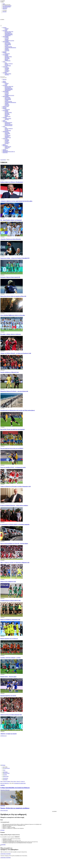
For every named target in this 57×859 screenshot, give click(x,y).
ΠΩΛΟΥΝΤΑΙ (7, 123)
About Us (18, 781)
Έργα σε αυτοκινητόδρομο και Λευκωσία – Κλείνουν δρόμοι (14, 543)
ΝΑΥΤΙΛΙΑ (7, 50)
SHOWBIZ (7, 68)
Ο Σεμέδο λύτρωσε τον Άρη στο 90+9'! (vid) (10, 600)
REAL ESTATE (8, 43)
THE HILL (7, 74)
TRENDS (6, 48)
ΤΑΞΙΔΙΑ (6, 69)
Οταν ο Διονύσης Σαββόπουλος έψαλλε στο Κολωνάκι (12, 315)
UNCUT (6, 148)
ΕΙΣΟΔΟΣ (4, 11)
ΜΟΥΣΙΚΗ (7, 57)
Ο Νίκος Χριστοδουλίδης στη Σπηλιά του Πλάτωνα (15, 787)
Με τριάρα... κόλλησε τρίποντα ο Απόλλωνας (10, 334)
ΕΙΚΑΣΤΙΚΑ (7, 58)
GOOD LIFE (5, 66)
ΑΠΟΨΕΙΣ (5, 72)
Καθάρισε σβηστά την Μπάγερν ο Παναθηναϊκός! (11, 182)
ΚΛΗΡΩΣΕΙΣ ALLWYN (9, 40)
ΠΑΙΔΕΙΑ (7, 28)
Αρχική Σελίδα (3, 159)
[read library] (5, 779)
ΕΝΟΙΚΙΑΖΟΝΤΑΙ (8, 122)
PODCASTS (7, 147)
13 (6, 735)
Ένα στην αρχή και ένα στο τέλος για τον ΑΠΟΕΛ (11, 448)
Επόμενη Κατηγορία (4, 810)
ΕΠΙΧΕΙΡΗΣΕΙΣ (8, 44)
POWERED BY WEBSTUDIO (20, 783)
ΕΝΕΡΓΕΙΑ (7, 49)
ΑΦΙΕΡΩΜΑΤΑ (5, 131)
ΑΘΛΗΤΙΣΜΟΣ (6, 36)
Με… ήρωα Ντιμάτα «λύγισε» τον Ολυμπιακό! (11, 220)
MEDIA (4, 144)
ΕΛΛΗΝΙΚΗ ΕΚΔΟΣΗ (7, 5)
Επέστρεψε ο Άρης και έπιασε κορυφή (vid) (10, 277)
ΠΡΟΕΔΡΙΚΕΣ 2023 (8, 33)
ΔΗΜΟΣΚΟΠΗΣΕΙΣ (9, 34)
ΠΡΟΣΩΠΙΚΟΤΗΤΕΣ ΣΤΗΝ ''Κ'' (9, 151)
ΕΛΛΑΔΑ (7, 38)
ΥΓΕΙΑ (6, 29)
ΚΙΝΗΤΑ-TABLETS (9, 63)
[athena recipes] (6, 776)
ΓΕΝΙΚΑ (6, 134)
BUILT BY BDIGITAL (4, 783)
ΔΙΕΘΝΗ (6, 39)
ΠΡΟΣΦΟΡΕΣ (5, 150)
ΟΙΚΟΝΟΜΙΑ (7, 42)
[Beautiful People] (6, 773)
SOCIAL (6, 64)
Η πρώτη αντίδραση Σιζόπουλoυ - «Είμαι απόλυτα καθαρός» (14, 505)
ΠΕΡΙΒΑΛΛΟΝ (6, 106)
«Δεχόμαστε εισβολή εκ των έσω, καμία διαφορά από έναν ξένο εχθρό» (16, 201)
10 (3, 735)
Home (4, 3)
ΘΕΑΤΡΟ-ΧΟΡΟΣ (8, 56)
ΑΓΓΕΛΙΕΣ (5, 121)
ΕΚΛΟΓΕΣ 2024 (8, 32)
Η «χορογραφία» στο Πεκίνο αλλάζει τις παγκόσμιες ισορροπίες (14, 524)
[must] (4, 770)
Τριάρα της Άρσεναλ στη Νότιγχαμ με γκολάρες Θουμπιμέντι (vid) (15, 486)
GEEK (4, 61)
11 (4, 735)
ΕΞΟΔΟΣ (6, 71)
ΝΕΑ (6, 62)
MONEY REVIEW (8, 46)
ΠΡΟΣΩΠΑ (7, 136)
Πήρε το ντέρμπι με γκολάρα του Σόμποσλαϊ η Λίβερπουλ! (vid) (14, 562)
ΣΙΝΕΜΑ (6, 55)
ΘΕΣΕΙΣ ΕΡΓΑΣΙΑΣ (8, 125)
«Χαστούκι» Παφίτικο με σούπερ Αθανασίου (10, 239)
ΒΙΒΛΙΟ (6, 59)
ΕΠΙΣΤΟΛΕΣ (5, 152)
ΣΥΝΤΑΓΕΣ (7, 70)
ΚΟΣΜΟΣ (4, 52)
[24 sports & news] (6, 768)
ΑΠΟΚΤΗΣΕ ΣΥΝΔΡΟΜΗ (5, 853)
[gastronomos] (5, 778)
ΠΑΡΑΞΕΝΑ (7, 53)
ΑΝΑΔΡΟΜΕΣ (7, 135)
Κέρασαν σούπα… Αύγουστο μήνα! (8, 676)
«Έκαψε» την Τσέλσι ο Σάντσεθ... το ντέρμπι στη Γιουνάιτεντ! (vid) (15, 353)
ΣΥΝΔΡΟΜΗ (2, 844)
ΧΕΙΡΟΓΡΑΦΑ (7, 60)
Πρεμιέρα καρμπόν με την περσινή (8, 695)
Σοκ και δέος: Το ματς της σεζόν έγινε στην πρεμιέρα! (12, 429)
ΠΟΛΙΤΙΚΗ (5, 30)
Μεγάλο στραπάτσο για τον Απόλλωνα (9, 638)
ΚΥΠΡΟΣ (4, 27)
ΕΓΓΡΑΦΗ (2, 830)
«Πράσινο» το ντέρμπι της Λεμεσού (8, 733)
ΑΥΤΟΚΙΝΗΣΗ (8, 65)
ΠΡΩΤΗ (4, 81)
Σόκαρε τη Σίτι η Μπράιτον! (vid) (8, 581)
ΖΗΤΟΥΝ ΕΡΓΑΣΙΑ (8, 124)
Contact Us (23, 781)
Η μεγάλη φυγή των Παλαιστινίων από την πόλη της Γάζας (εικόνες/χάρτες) (17, 410)
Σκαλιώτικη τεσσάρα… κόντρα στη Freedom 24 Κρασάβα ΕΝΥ (15, 258)
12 (5, 735)
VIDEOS (4, 149)
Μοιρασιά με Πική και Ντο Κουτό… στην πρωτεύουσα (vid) (14, 391)
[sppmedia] (2, 765)
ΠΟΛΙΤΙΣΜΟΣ (5, 54)
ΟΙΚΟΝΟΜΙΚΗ (6, 41)
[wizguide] (5, 774)
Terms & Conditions (6, 781)
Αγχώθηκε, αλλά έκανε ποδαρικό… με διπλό (10, 657)
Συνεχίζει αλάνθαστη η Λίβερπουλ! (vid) (9, 372)
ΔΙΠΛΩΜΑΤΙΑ (8, 35)
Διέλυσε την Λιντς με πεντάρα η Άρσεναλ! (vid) (11, 714)
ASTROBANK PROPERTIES (10, 47)
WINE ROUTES (8, 146)
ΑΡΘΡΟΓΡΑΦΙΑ (8, 73)
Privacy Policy (13, 781)
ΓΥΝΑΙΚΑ (7, 67)
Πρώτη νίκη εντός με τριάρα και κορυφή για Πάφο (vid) (13, 296)
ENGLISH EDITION (6, 6)
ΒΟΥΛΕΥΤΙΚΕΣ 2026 (9, 31)
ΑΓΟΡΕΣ (6, 45)
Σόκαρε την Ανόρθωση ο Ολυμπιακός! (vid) (10, 619)
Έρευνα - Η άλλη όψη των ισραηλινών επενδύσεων (14, 808)
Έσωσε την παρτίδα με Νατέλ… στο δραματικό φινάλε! (13, 467)
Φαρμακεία (5, 8)
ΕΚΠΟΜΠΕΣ (5, 145)
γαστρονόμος (5, 7)
